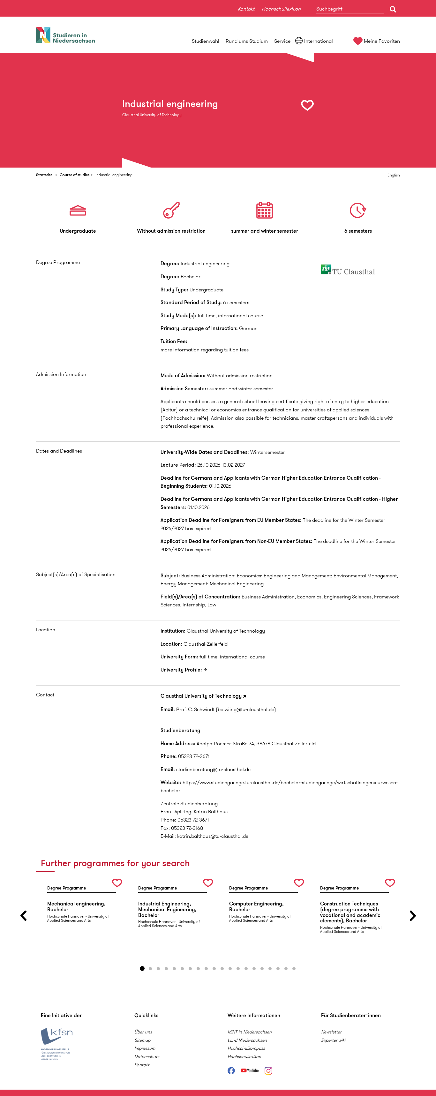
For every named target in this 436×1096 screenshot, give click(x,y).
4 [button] (166, 968)
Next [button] (413, 915)
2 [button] (150, 968)
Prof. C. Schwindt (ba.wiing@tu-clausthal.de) (226, 709)
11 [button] (222, 968)
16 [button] (262, 968)
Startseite (44, 174)
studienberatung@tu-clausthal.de (213, 769)
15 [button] (254, 968)
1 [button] (142, 968)
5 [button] (174, 968)
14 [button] (246, 968)
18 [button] (278, 968)
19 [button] (286, 968)
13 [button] (238, 968)
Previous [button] (23, 915)
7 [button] (190, 968)
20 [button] (294, 968)
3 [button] (158, 968)
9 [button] (206, 968)
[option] (218, 110)
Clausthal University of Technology (201, 696)
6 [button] (182, 968)
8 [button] (198, 968)
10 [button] (214, 968)
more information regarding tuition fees (205, 349)
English (393, 175)
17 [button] (270, 968)
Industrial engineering (113, 174)
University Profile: (181, 669)
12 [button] (230, 968)
